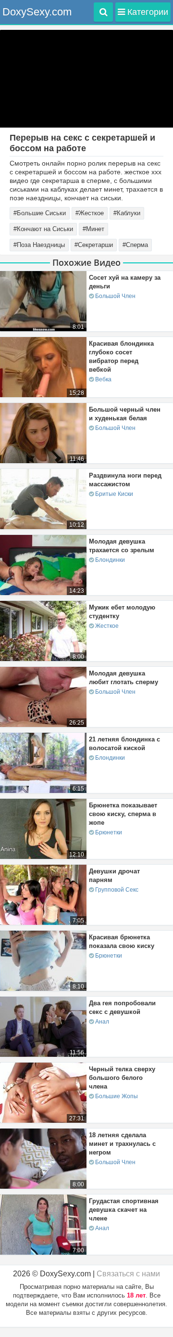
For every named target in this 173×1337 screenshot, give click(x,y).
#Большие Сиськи (39, 213)
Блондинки (110, 560)
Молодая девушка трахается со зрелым (121, 546)
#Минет (93, 229)
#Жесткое (89, 213)
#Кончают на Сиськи (43, 229)
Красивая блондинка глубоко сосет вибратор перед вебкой (121, 356)
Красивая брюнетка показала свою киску (121, 941)
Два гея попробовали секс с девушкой (122, 1007)
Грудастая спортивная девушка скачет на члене (124, 1209)
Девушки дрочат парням (114, 875)
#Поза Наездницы (39, 244)
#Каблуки (126, 213)
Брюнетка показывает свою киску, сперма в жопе (123, 814)
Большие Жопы (116, 1096)
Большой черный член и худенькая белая (125, 414)
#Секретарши (93, 244)
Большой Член (115, 296)
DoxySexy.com (37, 12)
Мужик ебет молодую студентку (122, 612)
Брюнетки (108, 832)
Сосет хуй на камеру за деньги (125, 282)
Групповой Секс (116, 889)
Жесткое (107, 626)
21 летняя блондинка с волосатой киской (124, 744)
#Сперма (135, 244)
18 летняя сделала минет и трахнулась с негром (122, 1143)
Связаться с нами (128, 1274)
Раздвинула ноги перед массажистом (125, 480)
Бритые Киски (114, 494)
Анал (102, 1021)
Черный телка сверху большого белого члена (122, 1077)
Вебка (103, 379)
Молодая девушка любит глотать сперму (123, 678)
